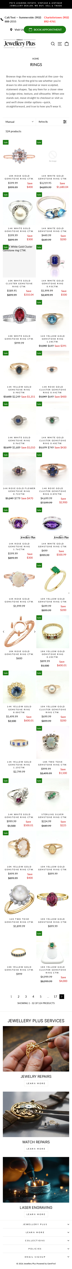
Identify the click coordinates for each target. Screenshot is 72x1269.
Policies (35, 1248)
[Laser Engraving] (36, 1179)
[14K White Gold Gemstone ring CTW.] (52, 156)
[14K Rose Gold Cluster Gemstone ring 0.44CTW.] (52, 367)
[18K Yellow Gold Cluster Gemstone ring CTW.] (52, 947)
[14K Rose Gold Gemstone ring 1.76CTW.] (19, 524)
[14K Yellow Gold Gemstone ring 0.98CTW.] (19, 367)
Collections (35, 1240)
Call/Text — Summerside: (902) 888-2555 (23, 19)
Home (35, 58)
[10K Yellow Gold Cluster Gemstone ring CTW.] (52, 687)
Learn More (36, 1083)
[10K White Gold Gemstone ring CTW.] (19, 316)
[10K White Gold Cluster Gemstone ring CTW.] (19, 261)
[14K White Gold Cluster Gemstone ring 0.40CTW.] (52, 418)
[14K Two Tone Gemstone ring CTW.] (19, 899)
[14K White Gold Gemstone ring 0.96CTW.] (19, 418)
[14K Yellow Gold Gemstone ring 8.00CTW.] (19, 687)
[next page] (61, 996)
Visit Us (19, 29)
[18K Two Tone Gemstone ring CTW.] (52, 742)
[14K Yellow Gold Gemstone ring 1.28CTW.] (52, 316)
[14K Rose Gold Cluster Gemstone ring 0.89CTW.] (52, 468)
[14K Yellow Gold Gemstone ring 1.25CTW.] (19, 742)
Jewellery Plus (35, 1224)
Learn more (36, 1214)
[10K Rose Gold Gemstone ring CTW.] (19, 156)
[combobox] (19, 122)
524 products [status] (13, 131)
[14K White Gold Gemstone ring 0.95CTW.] (52, 261)
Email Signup (35, 1257)
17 (55, 996)
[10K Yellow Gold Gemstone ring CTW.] (52, 579)
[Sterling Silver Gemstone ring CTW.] (52, 794)
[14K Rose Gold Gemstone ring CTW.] (19, 579)
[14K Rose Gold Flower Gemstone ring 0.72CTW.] (19, 468)
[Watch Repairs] (36, 1114)
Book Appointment (48, 29)
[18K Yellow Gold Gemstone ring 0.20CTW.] (52, 631)
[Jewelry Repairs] (36, 1049)
